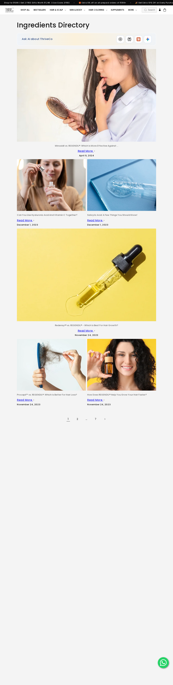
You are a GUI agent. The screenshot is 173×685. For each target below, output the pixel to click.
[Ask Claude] (138, 39)
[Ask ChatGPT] (120, 39)
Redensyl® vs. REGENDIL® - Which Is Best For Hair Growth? (86, 325)
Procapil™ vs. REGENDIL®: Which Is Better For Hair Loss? (47, 394)
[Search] (145, 10)
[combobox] (149, 10)
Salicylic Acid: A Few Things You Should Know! (112, 215)
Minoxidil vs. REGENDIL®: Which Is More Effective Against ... (86, 145)
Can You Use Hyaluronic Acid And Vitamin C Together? (47, 215)
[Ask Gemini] (147, 39)
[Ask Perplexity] (129, 39)
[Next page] (104, 419)
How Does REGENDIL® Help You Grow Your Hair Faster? (117, 394)
